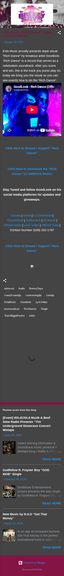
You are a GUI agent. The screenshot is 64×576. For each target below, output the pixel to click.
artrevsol (9, 288)
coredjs (50, 295)
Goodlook (25, 302)
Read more (51, 459)
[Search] (59, 7)
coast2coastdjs (12, 295)
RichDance (30, 308)
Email (27, 215)
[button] (59, 33)
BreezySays (36, 288)
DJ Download (42, 215)
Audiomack (33, 220)
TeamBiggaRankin (14, 315)
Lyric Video (31, 225)
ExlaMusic (10, 302)
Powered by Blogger (34, 562)
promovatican (11, 308)
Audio (21, 288)
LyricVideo (41, 302)
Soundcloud (15, 220)
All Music (49, 220)
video (32, 315)
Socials (16, 215)
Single (44, 308)
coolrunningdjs (34, 295)
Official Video (51, 225)
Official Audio (13, 225)
